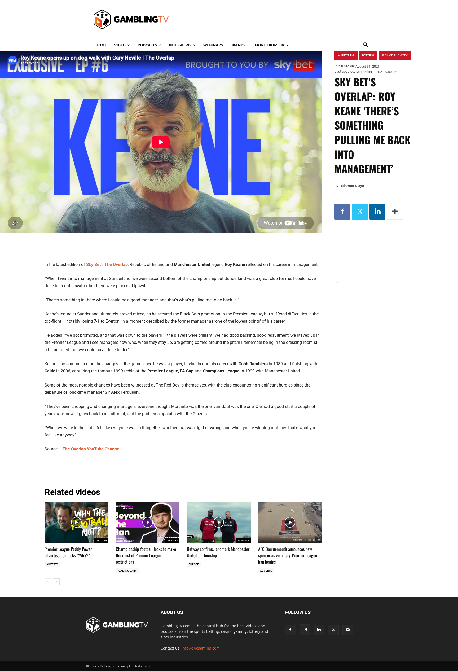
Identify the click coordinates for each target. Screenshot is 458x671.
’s (107, 264)
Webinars (213, 44)
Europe (194, 564)
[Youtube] (347, 630)
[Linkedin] (377, 212)
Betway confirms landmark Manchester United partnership (218, 552)
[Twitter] (360, 212)
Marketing (346, 55)
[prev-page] (48, 581)
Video (120, 44)
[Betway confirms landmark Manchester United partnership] (219, 522)
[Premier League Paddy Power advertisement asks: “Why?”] (76, 522)
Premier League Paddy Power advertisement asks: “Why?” (68, 552)
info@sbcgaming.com (201, 648)
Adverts (52, 564)
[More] (395, 212)
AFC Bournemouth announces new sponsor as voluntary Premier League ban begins (287, 555)
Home (101, 44)
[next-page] (56, 581)
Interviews (180, 44)
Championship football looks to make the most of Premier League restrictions (146, 555)
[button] (365, 45)
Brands (237, 44)
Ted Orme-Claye (351, 186)
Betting (368, 55)
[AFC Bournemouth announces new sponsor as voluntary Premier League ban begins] (290, 522)
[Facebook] (342, 212)
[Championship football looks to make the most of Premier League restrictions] (148, 522)
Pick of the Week (395, 55)
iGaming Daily (127, 570)
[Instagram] (305, 629)
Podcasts (147, 44)
